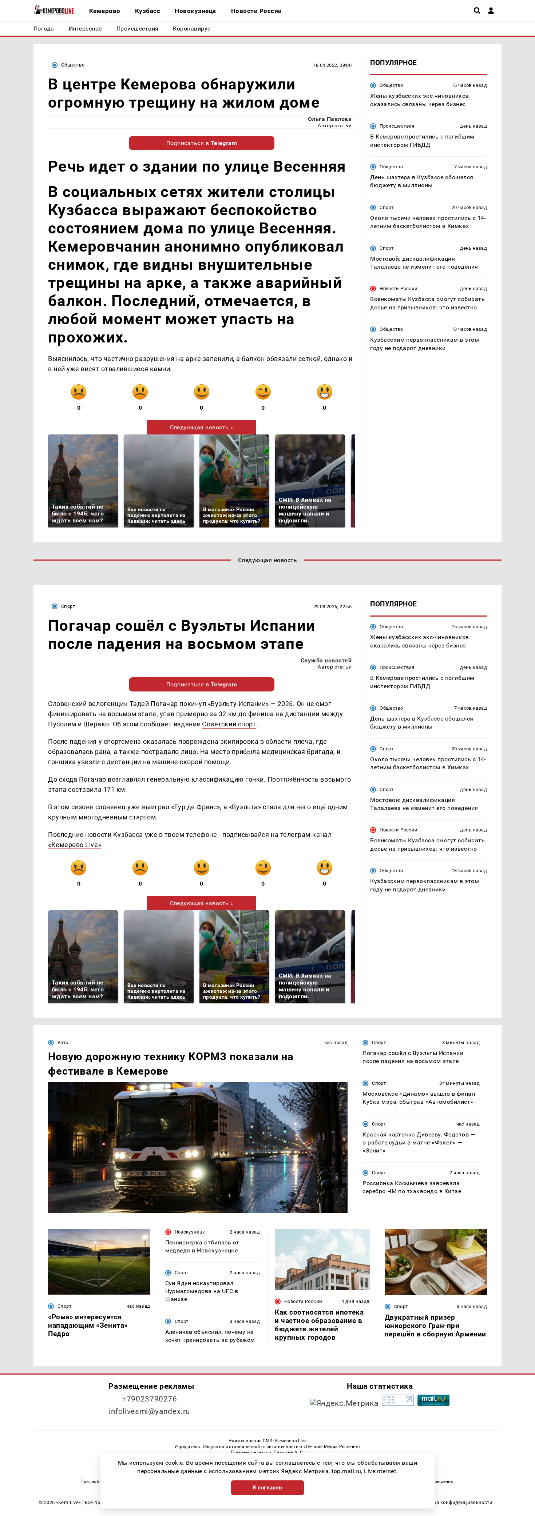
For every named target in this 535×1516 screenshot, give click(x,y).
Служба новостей (326, 660)
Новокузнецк (190, 1232)
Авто (63, 1042)
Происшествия (397, 126)
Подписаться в (201, 143)
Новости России (398, 288)
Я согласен (267, 1487)
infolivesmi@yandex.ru (149, 1411)
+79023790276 (149, 1399)
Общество (72, 65)
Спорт (386, 207)
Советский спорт (229, 724)
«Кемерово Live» (74, 845)
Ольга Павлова (330, 119)
